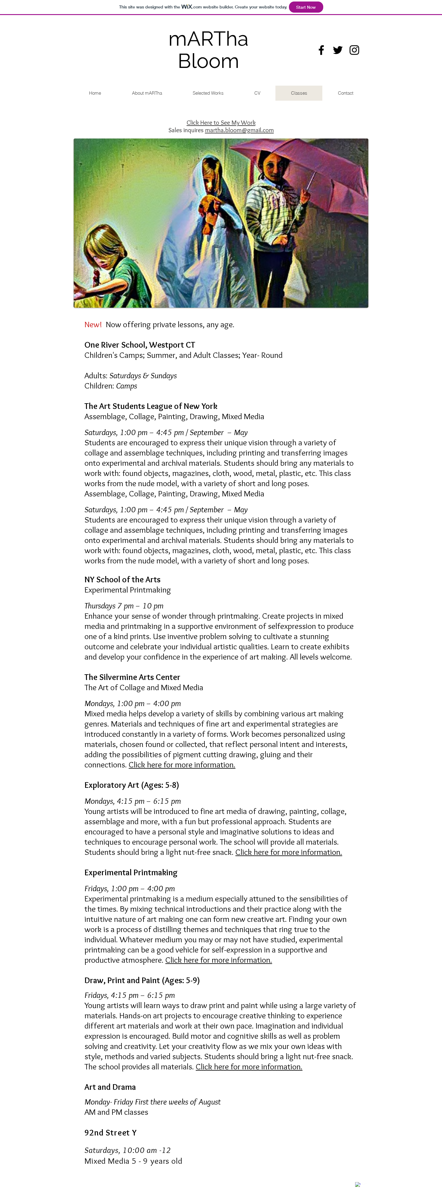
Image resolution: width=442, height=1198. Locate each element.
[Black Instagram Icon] (354, 50)
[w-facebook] (358, 1184)
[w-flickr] (364, 1182)
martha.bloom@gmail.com (239, 130)
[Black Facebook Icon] (321, 50)
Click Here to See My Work (221, 122)
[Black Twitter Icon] (337, 50)
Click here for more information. (182, 764)
